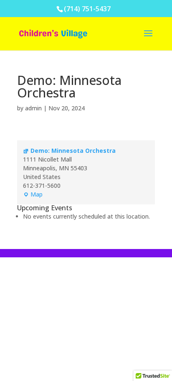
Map (33, 194)
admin (33, 108)
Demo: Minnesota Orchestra (73, 150)
